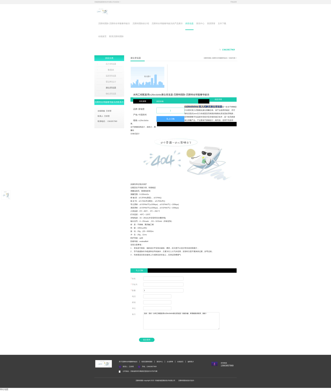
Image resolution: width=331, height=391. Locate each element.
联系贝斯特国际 (116, 36)
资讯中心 (200, 23)
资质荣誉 (211, 23)
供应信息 (189, 23)
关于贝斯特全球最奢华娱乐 (128, 362)
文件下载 (222, 23)
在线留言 (102, 36)
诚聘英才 (191, 362)
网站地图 (4, 389)
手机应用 (233, 2)
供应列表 (232, 58)
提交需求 (146, 340)
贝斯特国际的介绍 (141, 23)
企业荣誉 (170, 362)
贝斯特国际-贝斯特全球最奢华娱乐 (114, 23)
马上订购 (170, 119)
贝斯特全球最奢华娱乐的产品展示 (167, 23)
